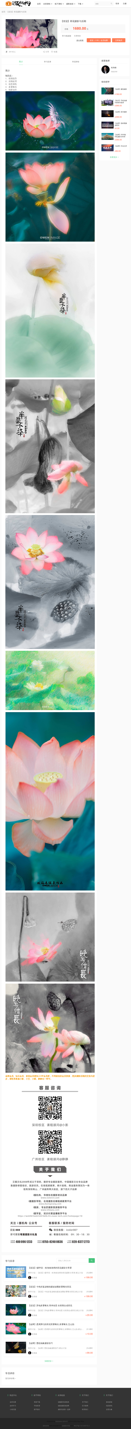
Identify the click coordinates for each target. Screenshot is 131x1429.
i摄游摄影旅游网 (63, 1405)
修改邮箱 (109, 1402)
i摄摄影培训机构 (63, 1402)
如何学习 (13, 1405)
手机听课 (37, 1405)
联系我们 (85, 1409)
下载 (80, 3)
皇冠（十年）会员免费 (99, 40)
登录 (117, 3)
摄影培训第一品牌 (64, 1409)
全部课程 (47, 3)
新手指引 (37, 1409)
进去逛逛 (80, 40)
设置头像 (109, 1409)
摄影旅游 (70, 3)
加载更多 (48, 1361)
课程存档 (46, 1426)
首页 (39, 3)
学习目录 (47, 61)
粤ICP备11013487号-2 (82, 1426)
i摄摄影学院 (66, 1426)
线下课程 (58, 3)
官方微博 (85, 1405)
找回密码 (109, 1405)
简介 (21, 61)
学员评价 (75, 61)
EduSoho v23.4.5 (62, 1421)
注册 (125, 3)
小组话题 (13, 1409)
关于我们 (85, 1402)
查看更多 (113, 157)
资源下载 (37, 1402)
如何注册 (13, 1402)
